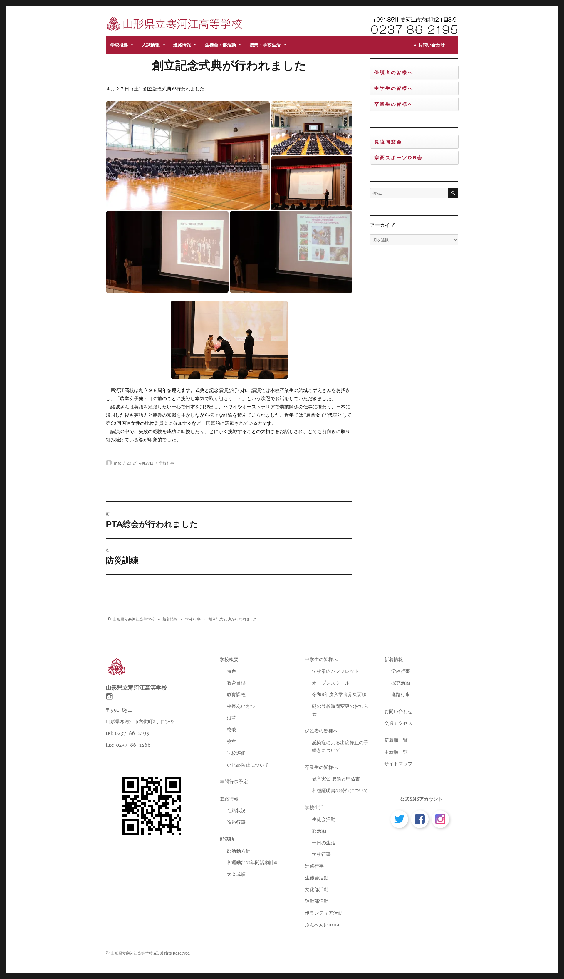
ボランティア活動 (324, 913)
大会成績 (236, 874)
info (117, 463)
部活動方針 (238, 851)
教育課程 (236, 694)
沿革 (231, 718)
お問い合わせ (431, 45)
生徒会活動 (323, 819)
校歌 (231, 729)
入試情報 (151, 45)
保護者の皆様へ (393, 72)
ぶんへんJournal (323, 925)
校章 (231, 741)
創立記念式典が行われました (229, 65)
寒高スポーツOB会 (398, 157)
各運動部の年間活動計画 (252, 862)
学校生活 (314, 807)
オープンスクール (331, 683)
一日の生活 (323, 843)
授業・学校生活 (265, 45)
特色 (231, 671)
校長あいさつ (241, 706)
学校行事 (166, 463)
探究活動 (400, 683)
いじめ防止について (248, 765)
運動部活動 (316, 901)
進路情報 (182, 45)
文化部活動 (316, 889)
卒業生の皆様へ (393, 104)
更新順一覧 (396, 752)
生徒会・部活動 (220, 45)
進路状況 (236, 810)
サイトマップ (398, 764)
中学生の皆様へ (393, 88)
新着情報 (393, 659)
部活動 (227, 839)
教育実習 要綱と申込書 (336, 779)
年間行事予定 (234, 781)
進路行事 (236, 822)
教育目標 (236, 683)
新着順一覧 (396, 740)
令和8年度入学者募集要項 (339, 694)
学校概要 (119, 45)
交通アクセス (398, 723)
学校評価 (236, 753)
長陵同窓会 (388, 142)
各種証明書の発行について (340, 790)
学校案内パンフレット (335, 671)
